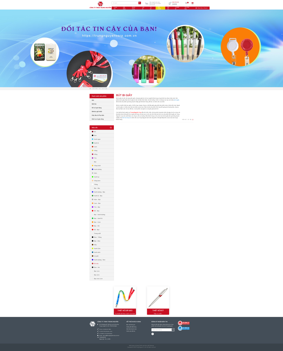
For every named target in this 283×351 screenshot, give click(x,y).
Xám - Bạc (97, 199)
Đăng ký (205, 8)
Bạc (95, 162)
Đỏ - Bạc (96, 211)
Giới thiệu (124, 8)
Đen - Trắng (97, 237)
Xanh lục (96, 177)
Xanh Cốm (97, 248)
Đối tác (168, 8)
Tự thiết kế (177, 8)
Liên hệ (143, 8)
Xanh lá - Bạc (98, 196)
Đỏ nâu (96, 263)
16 (190, 119)
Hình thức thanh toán (131, 329)
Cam (95, 147)
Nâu (95, 245)
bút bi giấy (176, 100)
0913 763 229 (175, 2)
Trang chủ (115, 8)
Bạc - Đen (97, 241)
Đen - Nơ (97, 267)
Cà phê (96, 256)
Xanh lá (96, 143)
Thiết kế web (138, 348)
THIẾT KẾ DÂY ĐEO (124, 310)
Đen (95, 135)
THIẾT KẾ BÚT (158, 310)
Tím (95, 158)
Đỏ (95, 131)
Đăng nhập (200, 8)
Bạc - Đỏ (96, 226)
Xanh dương (97, 169)
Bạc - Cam (97, 222)
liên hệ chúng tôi (126, 117)
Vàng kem (97, 180)
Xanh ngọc (97, 139)
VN (192, 2)
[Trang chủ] (90, 89)
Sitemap (152, 345)
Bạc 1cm (96, 271)
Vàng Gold (97, 165)
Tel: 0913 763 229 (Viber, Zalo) (105, 331)
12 (188, 119)
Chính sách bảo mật (144, 345)
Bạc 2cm (96, 275)
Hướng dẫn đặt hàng (131, 327)
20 (192, 119)
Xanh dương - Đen (99, 260)
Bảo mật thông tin (130, 324)
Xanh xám (97, 252)
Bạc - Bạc (97, 188)
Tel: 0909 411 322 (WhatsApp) (105, 333)
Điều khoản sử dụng (134, 345)
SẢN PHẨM (159, 8)
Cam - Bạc (97, 203)
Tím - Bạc (97, 207)
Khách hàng (133, 8)
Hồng (95, 154)
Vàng (95, 150)
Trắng (96, 184)
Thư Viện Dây (187, 8)
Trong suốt (97, 233)
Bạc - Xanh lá (98, 218)
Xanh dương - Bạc (99, 192)
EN (192, 4)
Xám (95, 173)
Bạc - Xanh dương (99, 214)
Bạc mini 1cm (98, 278)
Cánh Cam (145, 348)
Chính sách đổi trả (130, 331)
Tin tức (151, 8)
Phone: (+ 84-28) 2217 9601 (105, 329)
